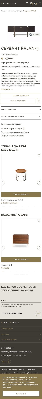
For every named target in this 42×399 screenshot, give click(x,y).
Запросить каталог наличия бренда (15, 132)
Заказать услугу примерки (11, 129)
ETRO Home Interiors (9, 54)
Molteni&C (5, 268)
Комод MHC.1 (6, 265)
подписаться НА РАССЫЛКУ (11, 313)
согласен (21, 394)
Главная (4, 11)
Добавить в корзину (21, 95)
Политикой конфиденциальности (12, 306)
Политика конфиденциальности (13, 369)
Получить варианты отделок (12, 136)
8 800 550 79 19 (7, 348)
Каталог (12, 11)
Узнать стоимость (18, 101)
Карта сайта (31, 369)
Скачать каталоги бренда (11, 124)
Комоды (19, 11)
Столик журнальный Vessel (12, 200)
